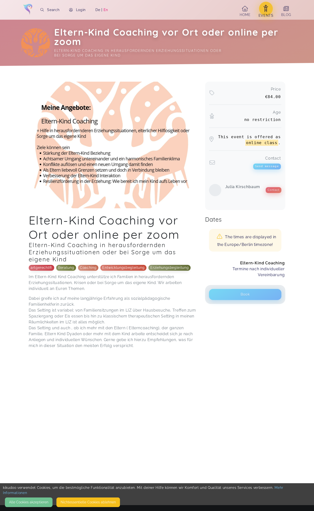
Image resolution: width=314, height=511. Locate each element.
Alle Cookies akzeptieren (28, 502)
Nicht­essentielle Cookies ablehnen (88, 502)
